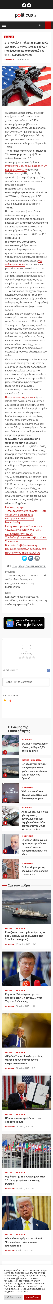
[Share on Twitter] (24, 558)
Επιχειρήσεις (27, 787)
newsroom (9, 59)
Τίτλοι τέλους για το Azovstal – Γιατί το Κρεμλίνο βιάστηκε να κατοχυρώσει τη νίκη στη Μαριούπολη (25, 516)
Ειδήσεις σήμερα (14, 507)
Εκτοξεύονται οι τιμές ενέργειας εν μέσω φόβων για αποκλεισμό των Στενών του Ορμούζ (10, 768)
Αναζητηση (48, 25)
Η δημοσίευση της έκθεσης (20, 397)
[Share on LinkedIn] (30, 558)
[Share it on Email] (37, 558)
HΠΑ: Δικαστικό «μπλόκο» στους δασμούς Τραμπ (26, 1093)
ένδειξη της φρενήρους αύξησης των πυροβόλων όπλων (26, 167)
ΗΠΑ (14, 566)
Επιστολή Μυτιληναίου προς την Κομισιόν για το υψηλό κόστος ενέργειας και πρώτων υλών (10, 844)
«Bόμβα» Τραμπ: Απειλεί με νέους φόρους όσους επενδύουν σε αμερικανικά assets (26, 1030)
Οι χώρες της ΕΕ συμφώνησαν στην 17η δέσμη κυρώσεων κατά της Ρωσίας (26, 1151)
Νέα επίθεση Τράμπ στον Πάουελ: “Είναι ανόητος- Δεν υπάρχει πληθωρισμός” (26, 1213)
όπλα (21, 566)
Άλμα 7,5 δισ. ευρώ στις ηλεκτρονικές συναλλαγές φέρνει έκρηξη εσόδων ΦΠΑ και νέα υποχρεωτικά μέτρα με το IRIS (10, 816)
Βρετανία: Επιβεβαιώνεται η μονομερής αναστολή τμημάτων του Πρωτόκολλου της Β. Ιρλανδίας (25, 548)
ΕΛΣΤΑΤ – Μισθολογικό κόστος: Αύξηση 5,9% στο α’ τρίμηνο (10, 745)
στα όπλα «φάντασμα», (23, 262)
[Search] (40, 25)
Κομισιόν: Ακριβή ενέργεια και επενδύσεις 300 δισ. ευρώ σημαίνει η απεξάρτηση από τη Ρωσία (26, 598)
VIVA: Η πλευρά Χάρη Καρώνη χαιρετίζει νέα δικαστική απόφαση (10, 793)
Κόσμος (9, 37)
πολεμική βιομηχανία (35, 566)
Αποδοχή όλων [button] (32, 1297)
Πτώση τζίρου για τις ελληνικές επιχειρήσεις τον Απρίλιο (10, 869)
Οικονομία (26, 740)
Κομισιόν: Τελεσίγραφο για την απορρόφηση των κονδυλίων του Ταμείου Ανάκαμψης (26, 969)
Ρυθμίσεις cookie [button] (13, 1297)
